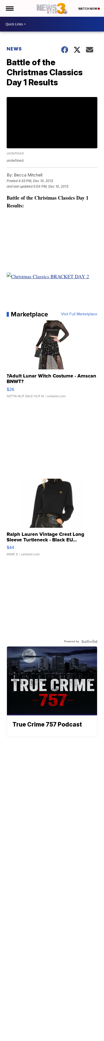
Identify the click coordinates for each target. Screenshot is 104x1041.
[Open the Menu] (9, 8)
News (14, 49)
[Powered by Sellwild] (89, 641)
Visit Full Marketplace (79, 314)
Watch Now (88, 8)
